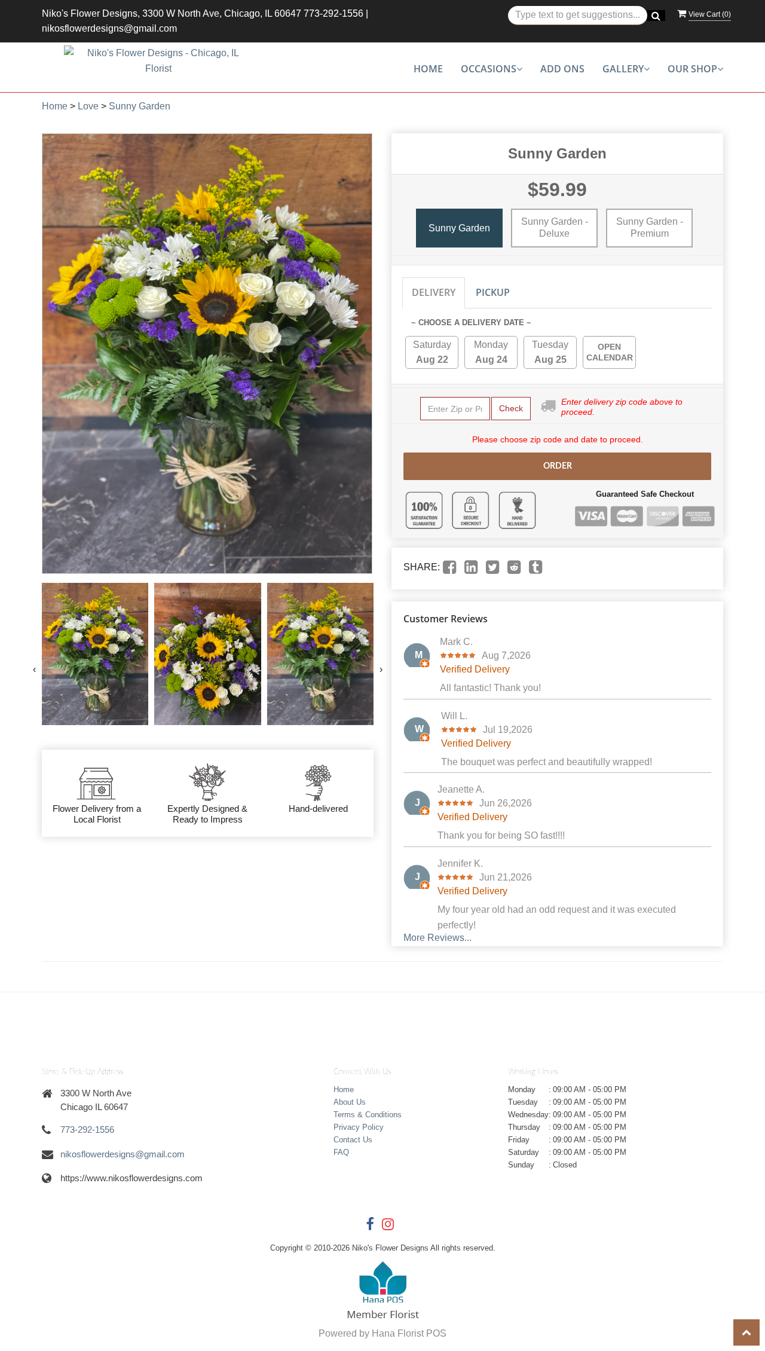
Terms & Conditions (367, 1114)
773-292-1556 (333, 13)
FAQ (341, 1152)
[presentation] (34, 669)
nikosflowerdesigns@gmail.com (109, 28)
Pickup (493, 292)
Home (428, 68)
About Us (349, 1102)
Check (511, 408)
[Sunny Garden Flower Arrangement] (95, 654)
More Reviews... (437, 938)
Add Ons (562, 68)
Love (88, 106)
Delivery (433, 292)
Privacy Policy (358, 1127)
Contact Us (352, 1139)
